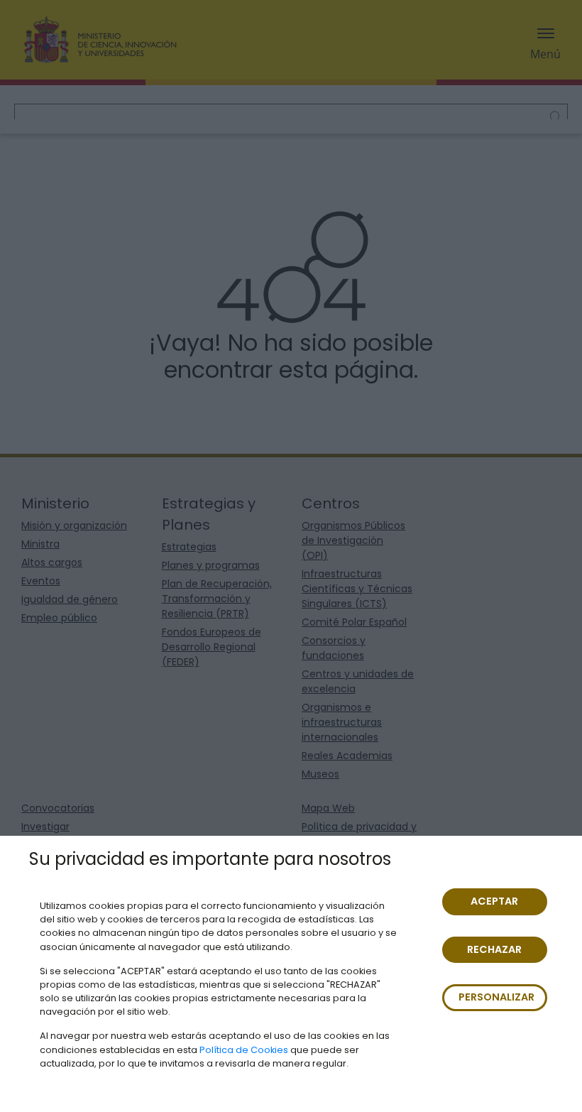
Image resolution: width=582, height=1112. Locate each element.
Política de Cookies (243, 1050)
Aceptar (494, 901)
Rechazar (494, 949)
